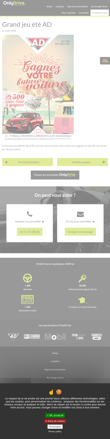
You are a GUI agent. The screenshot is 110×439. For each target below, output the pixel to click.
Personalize (55, 426)
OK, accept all (56, 415)
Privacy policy (55, 431)
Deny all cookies (56, 421)
